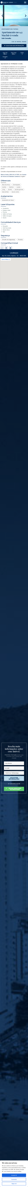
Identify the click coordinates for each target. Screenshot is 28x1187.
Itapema (15, 29)
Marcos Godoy (5, 174)
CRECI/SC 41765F (14, 174)
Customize (14, 1179)
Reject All (14, 1183)
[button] (25, 2)
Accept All (14, 1175)
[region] (14, 1173)
